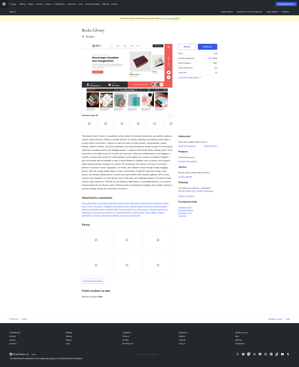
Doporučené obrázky (121, 206)
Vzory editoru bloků (89, 203)
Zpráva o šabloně (185, 177)
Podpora (125, 336)
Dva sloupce (125, 215)
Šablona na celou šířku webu (93, 209)
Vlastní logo (158, 203)
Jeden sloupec (142, 209)
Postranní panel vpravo (158, 209)
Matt (237, 336)
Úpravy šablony (151, 212)
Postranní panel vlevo (127, 209)
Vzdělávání (107, 206)
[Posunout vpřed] (170, 115)
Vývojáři (125, 340)
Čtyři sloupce (148, 206)
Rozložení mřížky (111, 209)
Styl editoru (97, 206)
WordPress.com (241, 333)
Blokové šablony (160, 206)
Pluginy (68, 340)
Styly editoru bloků (105, 203)
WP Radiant (90, 36)
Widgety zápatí (136, 206)
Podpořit (182, 340)
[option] (96, 240)
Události (182, 336)
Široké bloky (136, 215)
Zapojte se (183, 333)
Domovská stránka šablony (188, 77)
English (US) (190, 191)
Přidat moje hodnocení (187, 146)
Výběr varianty (138, 212)
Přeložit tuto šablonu (186, 196)
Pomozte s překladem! (170, 18)
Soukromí (13, 344)
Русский (199, 191)
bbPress (238, 340)
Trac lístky (182, 216)
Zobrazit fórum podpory (187, 161)
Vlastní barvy (135, 203)
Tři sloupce (96, 215)
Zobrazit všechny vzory (92, 281)
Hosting (12, 340)
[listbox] (127, 252)
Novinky (12, 336)
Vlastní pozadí (123, 203)
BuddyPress (240, 344)
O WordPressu (14, 333)
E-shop (89, 206)
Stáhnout (207, 47)
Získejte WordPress (286, 4)
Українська (208, 191)
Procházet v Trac (185, 213)
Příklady (69, 333)
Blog (115, 203)
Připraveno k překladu (110, 215)
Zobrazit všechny (210, 146)
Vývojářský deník (185, 207)
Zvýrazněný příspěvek (123, 212)
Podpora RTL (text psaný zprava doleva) (98, 212)
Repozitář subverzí (185, 210)
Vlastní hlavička (147, 203)
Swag (182, 344)
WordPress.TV (127, 344)
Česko (34, 354)
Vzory (68, 344)
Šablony (12, 12)
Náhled (187, 47)
